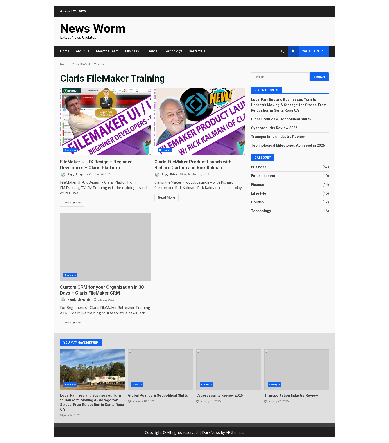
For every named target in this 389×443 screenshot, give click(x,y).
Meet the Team (107, 51)
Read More (72, 203)
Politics (257, 202)
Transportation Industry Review (278, 137)
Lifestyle (258, 193)
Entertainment (263, 176)
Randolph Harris (79, 299)
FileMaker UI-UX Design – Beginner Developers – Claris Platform (105, 121)
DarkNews (211, 432)
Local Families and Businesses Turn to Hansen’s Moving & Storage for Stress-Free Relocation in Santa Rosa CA (288, 104)
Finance (151, 51)
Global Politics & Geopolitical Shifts (281, 119)
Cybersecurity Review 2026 (274, 128)
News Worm (93, 28)
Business (132, 51)
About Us (82, 51)
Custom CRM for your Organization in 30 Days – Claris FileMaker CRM (105, 247)
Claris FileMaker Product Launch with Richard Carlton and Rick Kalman (199, 121)
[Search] (282, 51)
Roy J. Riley (75, 174)
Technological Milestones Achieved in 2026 (288, 145)
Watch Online (314, 51)
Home (64, 51)
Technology (173, 51)
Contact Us (197, 51)
